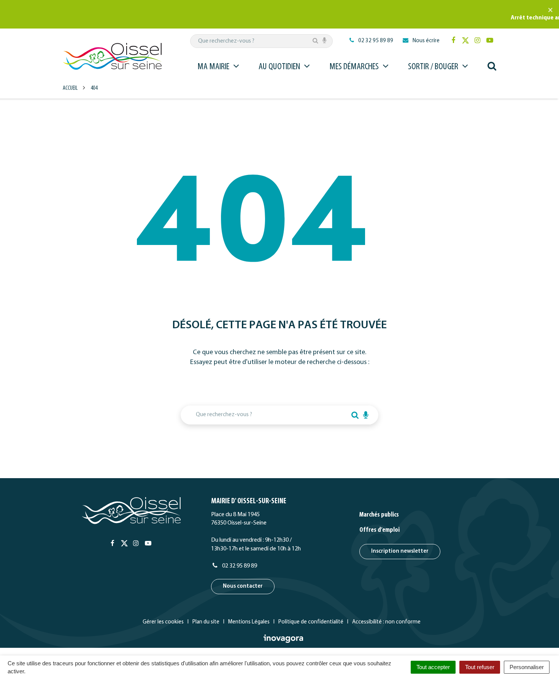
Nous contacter (243, 586)
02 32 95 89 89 (239, 566)
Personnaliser (527, 667)
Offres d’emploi (379, 530)
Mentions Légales (249, 622)
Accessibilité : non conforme (386, 622)
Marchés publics (379, 515)
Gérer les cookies (163, 622)
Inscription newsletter (400, 551)
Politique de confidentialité (310, 622)
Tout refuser (479, 667)
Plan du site (205, 622)
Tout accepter (433, 667)
